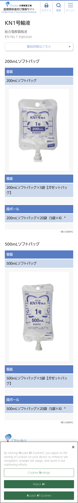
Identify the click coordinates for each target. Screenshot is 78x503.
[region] (39, 472)
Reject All (39, 484)
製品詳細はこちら (39, 46)
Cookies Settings (39, 473)
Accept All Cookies (39, 495)
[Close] (73, 447)
